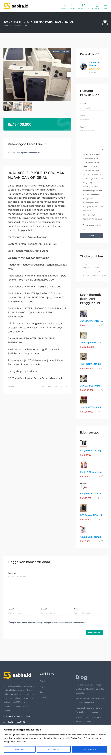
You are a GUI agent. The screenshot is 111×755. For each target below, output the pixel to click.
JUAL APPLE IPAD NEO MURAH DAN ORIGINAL (91, 385)
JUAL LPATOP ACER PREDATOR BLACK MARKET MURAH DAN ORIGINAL (91, 407)
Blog (41, 692)
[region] (55, 740)
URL (75, 609)
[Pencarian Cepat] (105, 23)
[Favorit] (102, 325)
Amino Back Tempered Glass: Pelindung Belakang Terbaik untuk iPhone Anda (91, 536)
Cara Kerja (44, 681)
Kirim (91, 236)
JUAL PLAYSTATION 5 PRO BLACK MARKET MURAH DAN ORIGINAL (91, 320)
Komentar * (12, 573)
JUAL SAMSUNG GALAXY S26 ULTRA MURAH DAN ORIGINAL (91, 364)
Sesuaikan (19, 749)
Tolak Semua (53, 749)
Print (97, 267)
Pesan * (83, 127)
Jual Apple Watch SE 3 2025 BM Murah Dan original (91, 342)
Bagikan (86, 267)
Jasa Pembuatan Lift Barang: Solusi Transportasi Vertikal (90, 700)
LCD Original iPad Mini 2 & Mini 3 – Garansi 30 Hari (91, 515)
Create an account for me (92, 227)
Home (5, 26)
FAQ (41, 686)
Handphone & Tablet (18, 26)
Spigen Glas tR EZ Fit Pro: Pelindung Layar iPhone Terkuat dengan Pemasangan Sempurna (91, 493)
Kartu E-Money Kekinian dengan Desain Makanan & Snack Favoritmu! (91, 472)
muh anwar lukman (95, 63)
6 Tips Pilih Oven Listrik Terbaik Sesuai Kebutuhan (89, 719)
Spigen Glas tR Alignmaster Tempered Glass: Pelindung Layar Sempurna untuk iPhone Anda (91, 450)
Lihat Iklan (44, 697)
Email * (83, 104)
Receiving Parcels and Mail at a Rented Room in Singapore (89, 710)
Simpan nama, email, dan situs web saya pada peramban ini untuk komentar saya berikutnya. (48, 622)
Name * (83, 115)
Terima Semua (89, 749)
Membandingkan (99, 275)
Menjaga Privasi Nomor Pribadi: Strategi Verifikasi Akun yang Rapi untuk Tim (90, 689)
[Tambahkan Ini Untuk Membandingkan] (99, 325)
